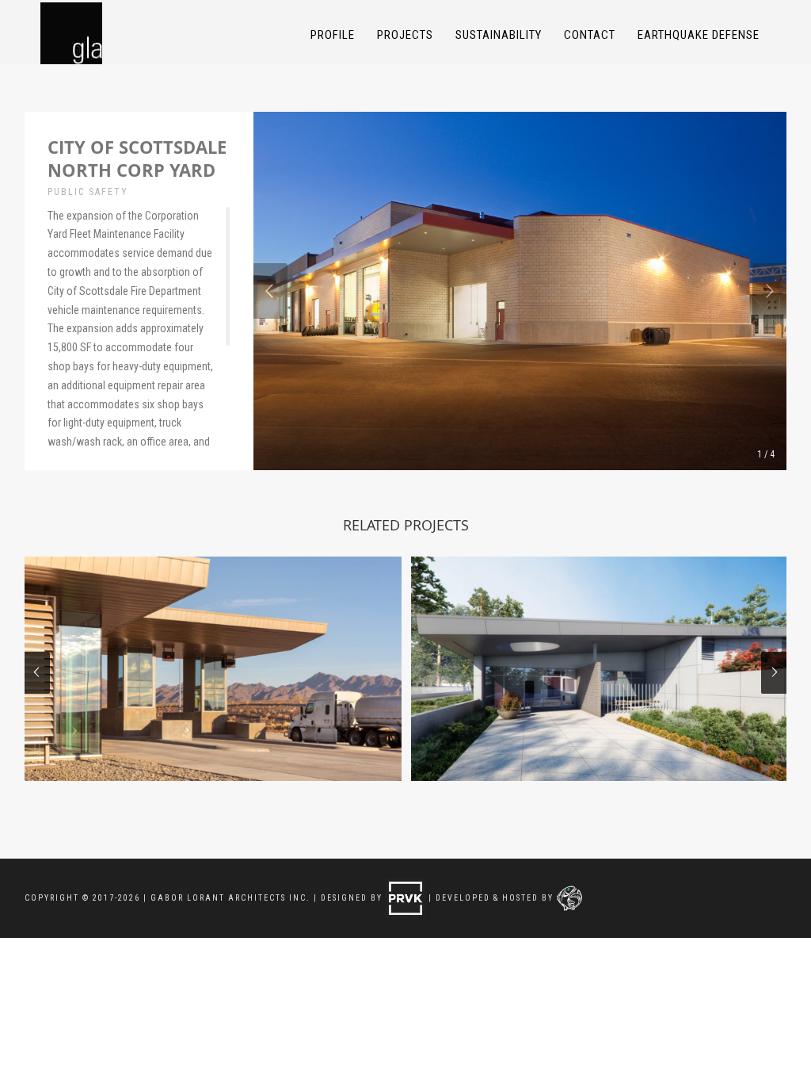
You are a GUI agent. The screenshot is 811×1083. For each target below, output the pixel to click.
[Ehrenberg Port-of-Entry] (213, 669)
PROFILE (332, 35)
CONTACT (589, 35)
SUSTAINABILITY (498, 35)
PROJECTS (405, 35)
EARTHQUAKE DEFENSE (699, 35)
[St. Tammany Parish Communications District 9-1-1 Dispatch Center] (599, 669)
